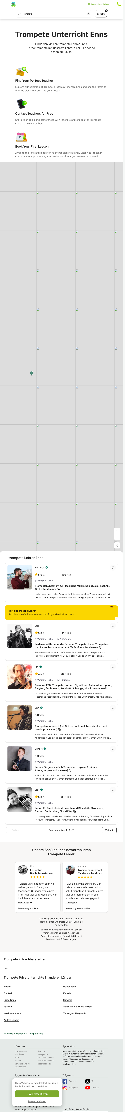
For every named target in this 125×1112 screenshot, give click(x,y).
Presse (18, 1060)
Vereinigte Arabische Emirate (77, 1006)
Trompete (20, 1033)
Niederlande (10, 1000)
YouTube (95, 1087)
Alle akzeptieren (38, 1093)
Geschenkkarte (44, 1064)
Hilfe (17, 1057)
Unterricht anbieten (98, 4)
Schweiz (67, 1000)
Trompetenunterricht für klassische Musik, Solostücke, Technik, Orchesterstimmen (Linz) (90, 871)
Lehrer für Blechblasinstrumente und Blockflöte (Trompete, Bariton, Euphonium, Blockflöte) (43, 871)
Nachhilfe (8, 1033)
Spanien (8, 1006)
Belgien (7, 986)
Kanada (67, 993)
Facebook (73, 1081)
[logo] (13, 4)
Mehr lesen (23, 902)
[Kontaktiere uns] (119, 4)
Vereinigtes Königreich (74, 1013)
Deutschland (69, 986)
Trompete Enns (35, 1033)
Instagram (73, 1087)
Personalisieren (37, 1101)
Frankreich (9, 993)
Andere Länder (11, 1020)
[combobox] (54, 13)
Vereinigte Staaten (13, 1013)
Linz (6, 968)
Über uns (41, 1051)
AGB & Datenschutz (46, 1060)
